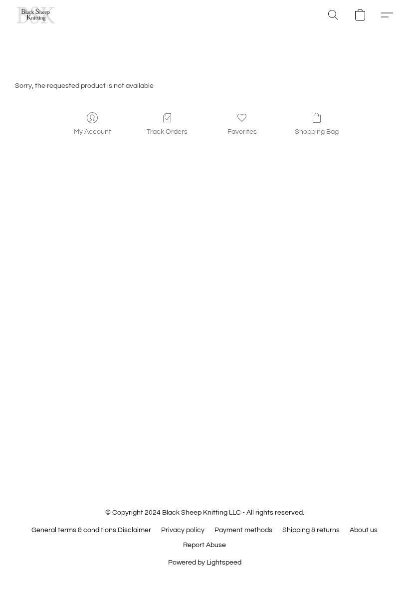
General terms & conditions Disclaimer (91, 530)
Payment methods (243, 530)
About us (364, 530)
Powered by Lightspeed (204, 562)
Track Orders (167, 131)
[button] (36, 15)
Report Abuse (204, 545)
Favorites (242, 131)
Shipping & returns (311, 530)
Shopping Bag (317, 131)
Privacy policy (182, 530)
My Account (92, 131)
